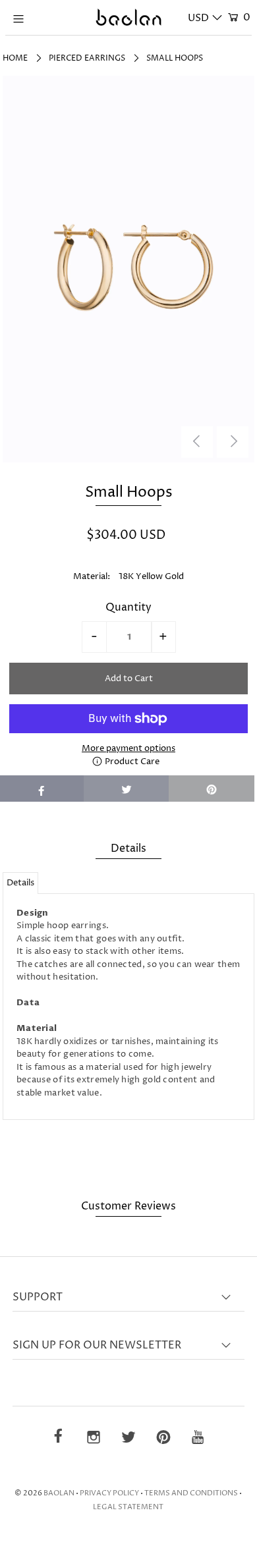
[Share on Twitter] (126, 788)
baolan (58, 1493)
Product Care (131, 761)
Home (15, 58)
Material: (91, 576)
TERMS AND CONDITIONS (191, 1493)
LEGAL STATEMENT (128, 1507)
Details (20, 883)
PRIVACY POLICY (109, 1493)
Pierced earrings (87, 58)
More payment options (128, 748)
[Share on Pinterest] (211, 788)
